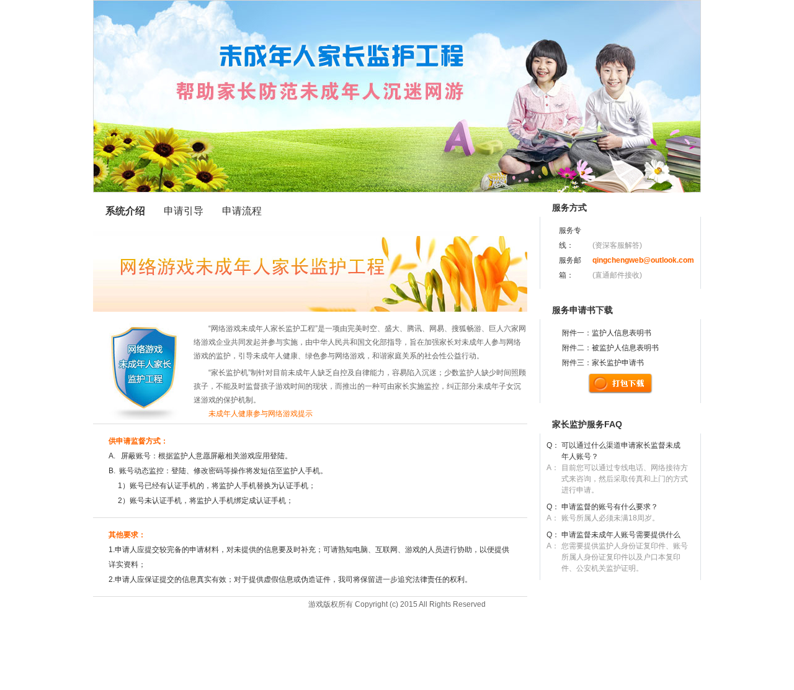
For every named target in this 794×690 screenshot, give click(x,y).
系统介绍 (125, 211)
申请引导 (183, 211)
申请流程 (242, 211)
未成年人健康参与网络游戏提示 (253, 413)
